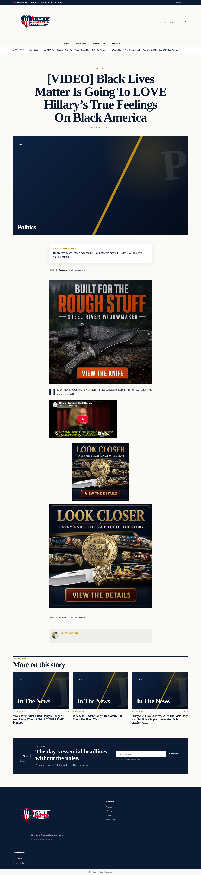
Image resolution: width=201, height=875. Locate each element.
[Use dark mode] (186, 2)
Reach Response (105, 872)
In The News (19, 712)
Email (71, 270)
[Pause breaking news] (185, 50)
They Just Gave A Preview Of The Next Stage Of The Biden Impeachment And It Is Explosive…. (160, 719)
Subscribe (173, 754)
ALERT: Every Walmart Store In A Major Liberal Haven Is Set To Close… (52, 50)
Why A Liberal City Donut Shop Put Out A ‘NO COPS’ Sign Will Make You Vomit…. (125, 50)
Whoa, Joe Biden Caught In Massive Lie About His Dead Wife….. (97, 717)
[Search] (185, 22)
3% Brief (179, 2)
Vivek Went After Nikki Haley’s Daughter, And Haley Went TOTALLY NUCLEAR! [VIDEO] (38, 719)
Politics (100, 69)
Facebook (63, 270)
